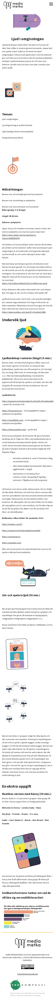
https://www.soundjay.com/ (14, 429)
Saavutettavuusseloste (27, 974)
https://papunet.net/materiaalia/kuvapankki (21, 530)
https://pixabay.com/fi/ (12, 524)
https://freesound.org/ (12, 410)
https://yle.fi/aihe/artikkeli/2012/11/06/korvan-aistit (24, 283)
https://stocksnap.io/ (11, 536)
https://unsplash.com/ (11, 542)
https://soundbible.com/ (12, 420)
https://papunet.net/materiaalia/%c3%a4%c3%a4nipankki (28, 401)
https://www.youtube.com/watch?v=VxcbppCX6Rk (24, 312)
